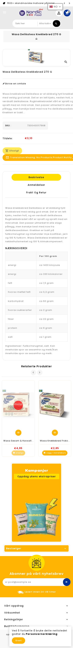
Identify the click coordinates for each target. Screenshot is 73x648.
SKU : (8, 125)
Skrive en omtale (15, 83)
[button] (55, 7)
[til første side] (36, 38)
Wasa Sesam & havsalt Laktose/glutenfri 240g (31, 440)
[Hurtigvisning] (18, 432)
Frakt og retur (36, 192)
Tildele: (8, 138)
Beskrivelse (36, 177)
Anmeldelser (36, 185)
